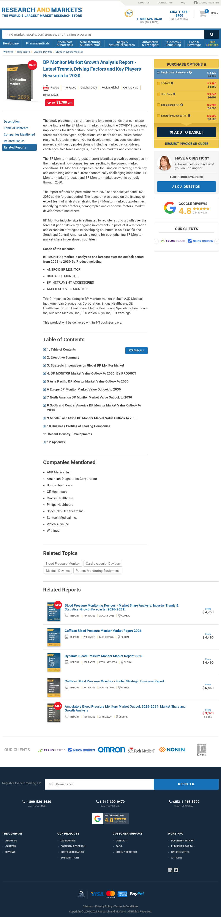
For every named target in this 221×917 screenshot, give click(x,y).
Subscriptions (70, 857)
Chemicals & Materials (65, 43)
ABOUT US (144, 2)
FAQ (183, 2)
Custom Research (72, 852)
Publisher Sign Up (182, 840)
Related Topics (14, 141)
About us (11, 840)
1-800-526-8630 (149, 19)
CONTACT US (165, 2)
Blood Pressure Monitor (63, 564)
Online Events (180, 852)
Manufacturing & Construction (90, 43)
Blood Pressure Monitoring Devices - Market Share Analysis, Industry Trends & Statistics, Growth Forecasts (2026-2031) (121, 607)
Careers (10, 846)
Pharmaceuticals (38, 43)
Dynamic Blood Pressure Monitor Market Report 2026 (103, 656)
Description (12, 121)
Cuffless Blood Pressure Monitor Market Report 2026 (103, 631)
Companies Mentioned (19, 134)
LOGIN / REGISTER (209, 2)
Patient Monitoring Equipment (97, 571)
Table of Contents (16, 128)
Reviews (10, 852)
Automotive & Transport (150, 43)
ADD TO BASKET (186, 132)
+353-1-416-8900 (179, 13)
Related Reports (15, 147)
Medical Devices (58, 571)
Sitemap (88, 906)
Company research (73, 846)
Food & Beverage (194, 43)
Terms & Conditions (126, 906)
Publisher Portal (182, 846)
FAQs (119, 846)
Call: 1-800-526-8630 (186, 177)
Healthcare (11, 43)
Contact (121, 840)
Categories (68, 840)
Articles (176, 857)
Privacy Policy (103, 906)
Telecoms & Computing (173, 43)
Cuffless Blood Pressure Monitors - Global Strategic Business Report (114, 681)
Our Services (212, 43)
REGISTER (186, 784)
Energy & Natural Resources (122, 43)
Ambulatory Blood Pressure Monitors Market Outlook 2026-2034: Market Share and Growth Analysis (125, 708)
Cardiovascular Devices (103, 564)
